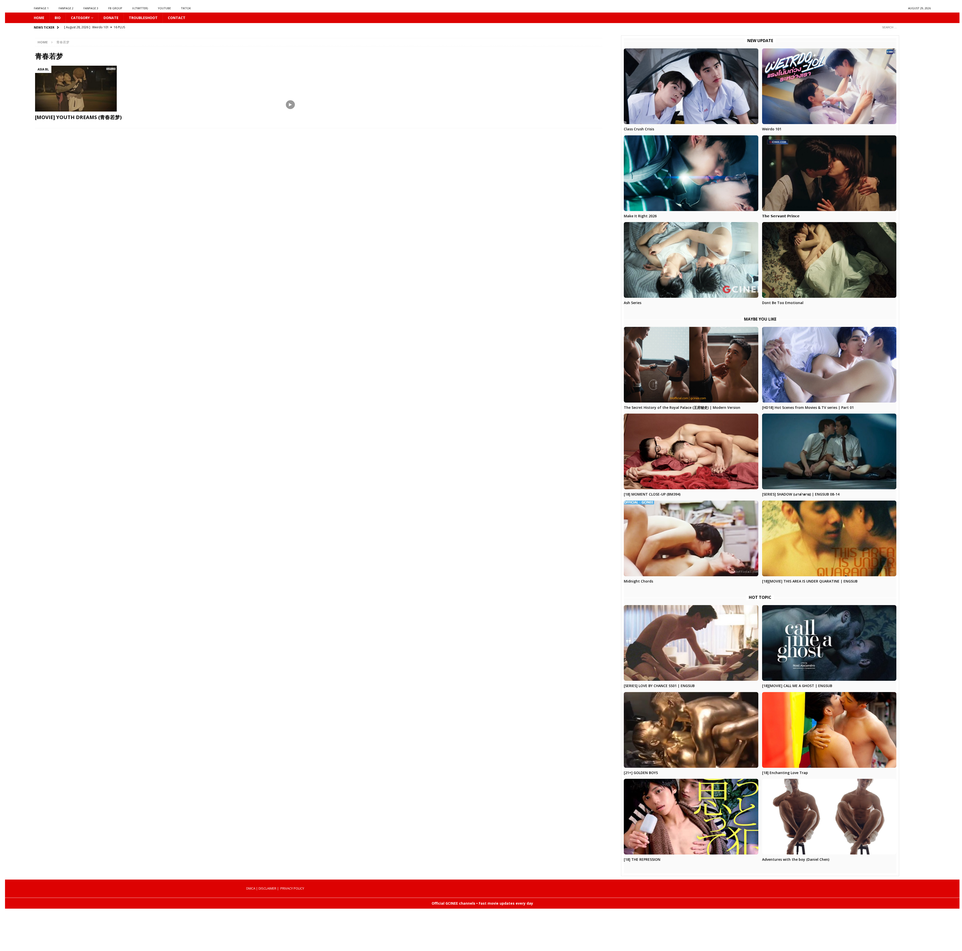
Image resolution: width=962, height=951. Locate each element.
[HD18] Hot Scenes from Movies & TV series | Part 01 (808, 407)
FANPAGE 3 (90, 8)
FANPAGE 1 (41, 8)
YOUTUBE (164, 8)
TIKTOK (186, 8)
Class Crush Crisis (639, 129)
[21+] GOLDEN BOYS (641, 772)
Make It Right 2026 (640, 216)
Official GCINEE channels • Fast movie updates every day (482, 903)
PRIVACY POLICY (292, 888)
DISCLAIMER (267, 888)
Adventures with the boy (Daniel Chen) (795, 859)
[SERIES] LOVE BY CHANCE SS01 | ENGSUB (659, 685)
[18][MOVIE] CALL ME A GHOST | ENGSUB (797, 685)
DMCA (250, 888)
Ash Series (632, 302)
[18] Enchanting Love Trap (785, 772)
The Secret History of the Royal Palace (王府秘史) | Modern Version (682, 407)
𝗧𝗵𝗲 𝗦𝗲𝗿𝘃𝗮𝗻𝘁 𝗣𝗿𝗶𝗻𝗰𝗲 (781, 216)
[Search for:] (904, 27)
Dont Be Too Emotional (782, 302)
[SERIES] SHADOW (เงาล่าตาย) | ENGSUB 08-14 (800, 494)
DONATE (110, 17)
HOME (39, 17)
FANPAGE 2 (66, 8)
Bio (58, 17)
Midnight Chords (638, 581)
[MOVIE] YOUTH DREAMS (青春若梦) (78, 117)
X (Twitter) (140, 8)
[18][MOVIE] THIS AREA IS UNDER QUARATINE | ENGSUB (810, 581)
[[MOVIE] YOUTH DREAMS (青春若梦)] (172, 89)
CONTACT (176, 17)
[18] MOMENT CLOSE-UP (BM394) (652, 494)
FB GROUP (115, 8)
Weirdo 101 (771, 129)
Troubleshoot (143, 17)
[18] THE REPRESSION (642, 859)
